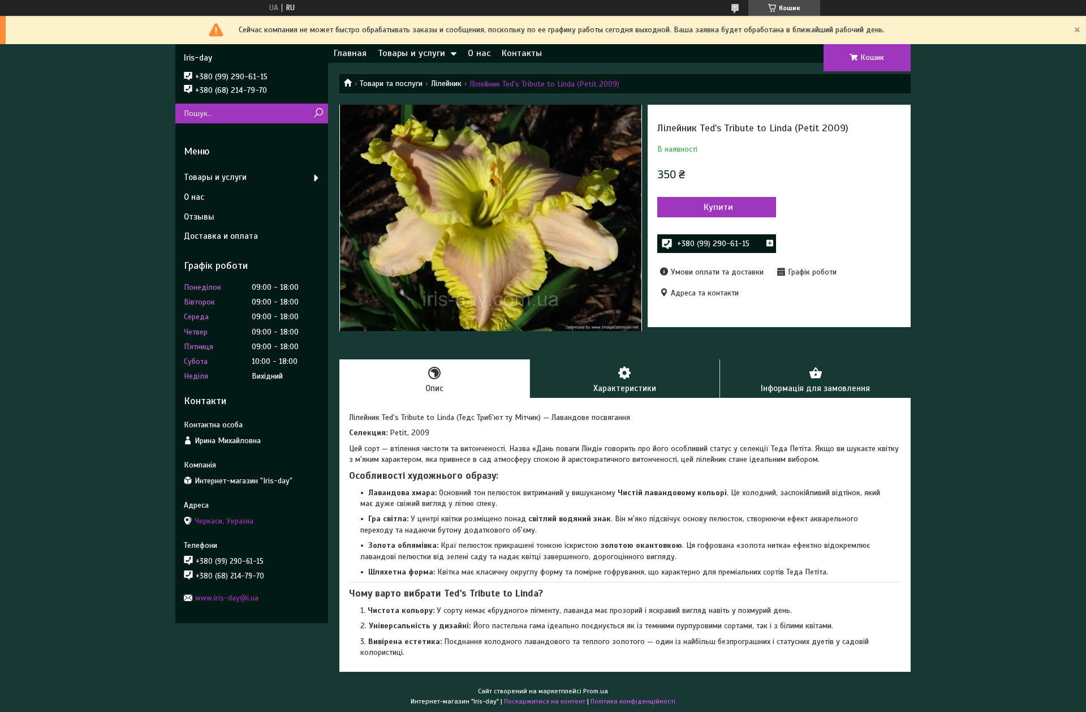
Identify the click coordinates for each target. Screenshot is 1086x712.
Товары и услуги (411, 53)
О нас (479, 53)
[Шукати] (318, 113)
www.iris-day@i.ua (226, 598)
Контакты (522, 53)
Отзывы (199, 217)
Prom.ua (595, 691)
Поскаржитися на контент (544, 701)
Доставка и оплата (221, 236)
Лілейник (446, 83)
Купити (718, 207)
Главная (350, 53)
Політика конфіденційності (633, 701)
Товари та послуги (391, 83)
